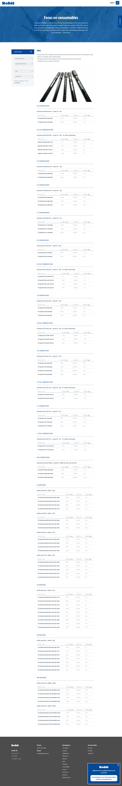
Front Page (65, 748)
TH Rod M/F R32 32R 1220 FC (46, 280)
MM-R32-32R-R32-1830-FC (45, 153)
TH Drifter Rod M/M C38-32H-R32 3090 (48, 543)
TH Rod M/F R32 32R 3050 (45, 252)
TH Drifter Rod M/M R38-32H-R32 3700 (48, 501)
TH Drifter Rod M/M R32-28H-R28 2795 (48, 658)
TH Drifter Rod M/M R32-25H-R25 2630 (48, 608)
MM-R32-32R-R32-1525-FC (45, 149)
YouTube (90, 748)
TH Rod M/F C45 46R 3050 (45, 363)
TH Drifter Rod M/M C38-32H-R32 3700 (48, 547)
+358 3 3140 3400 (41, 748)
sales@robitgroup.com (43, 753)
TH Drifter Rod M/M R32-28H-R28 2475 (48, 655)
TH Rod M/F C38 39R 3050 (45, 308)
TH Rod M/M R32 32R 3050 (45, 118)
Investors (64, 775)
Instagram (90, 753)
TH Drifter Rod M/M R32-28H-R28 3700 (48, 670)
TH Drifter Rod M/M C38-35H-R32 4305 (48, 569)
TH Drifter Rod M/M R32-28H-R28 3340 (48, 666)
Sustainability (65, 767)
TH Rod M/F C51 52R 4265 (45, 422)
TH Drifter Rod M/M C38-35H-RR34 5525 (49, 724)
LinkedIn (90, 750)
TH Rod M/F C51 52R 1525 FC (46, 446)
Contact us (120, 22)
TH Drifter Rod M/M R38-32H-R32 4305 (48, 505)
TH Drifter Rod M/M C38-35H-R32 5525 (48, 577)
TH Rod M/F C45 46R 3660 (45, 367)
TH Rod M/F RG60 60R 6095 (45, 477)
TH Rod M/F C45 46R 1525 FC (46, 394)
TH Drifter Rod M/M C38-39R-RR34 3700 (49, 690)
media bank (17, 83)
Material (64, 759)
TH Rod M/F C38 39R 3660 (45, 311)
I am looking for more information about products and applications (104, 778)
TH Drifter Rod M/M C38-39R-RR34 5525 (49, 694)
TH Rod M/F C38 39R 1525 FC (46, 339)
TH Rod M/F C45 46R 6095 (45, 374)
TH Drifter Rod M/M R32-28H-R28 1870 (48, 647)
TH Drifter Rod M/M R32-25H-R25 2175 (48, 597)
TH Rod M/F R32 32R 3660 (45, 256)
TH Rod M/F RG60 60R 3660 (45, 470)
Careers (64, 769)
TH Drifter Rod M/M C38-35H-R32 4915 (48, 573)
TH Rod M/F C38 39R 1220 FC (46, 335)
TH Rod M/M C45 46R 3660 (45, 201)
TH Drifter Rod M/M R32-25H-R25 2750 (48, 612)
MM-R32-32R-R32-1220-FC (45, 146)
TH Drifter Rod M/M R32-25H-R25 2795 (48, 616)
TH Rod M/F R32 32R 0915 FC (46, 276)
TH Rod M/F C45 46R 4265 (45, 370)
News (63, 761)
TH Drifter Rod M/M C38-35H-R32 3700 (48, 566)
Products (64, 750)
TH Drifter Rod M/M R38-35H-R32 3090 (48, 520)
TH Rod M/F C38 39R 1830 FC (46, 343)
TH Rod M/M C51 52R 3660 (45, 225)
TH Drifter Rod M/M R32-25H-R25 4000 (48, 627)
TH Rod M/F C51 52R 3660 (45, 418)
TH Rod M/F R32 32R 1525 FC (46, 284)
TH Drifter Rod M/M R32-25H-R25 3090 (48, 620)
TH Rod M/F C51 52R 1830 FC (46, 450)
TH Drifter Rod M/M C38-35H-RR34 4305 (49, 716)
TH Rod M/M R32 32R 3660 (45, 122)
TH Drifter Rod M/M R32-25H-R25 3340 (48, 623)
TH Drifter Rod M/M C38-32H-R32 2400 (48, 539)
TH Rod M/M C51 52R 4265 (45, 229)
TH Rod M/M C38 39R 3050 (45, 173)
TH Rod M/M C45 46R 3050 (45, 197)
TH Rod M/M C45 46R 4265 (45, 205)
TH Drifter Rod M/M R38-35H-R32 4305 (48, 528)
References (65, 756)
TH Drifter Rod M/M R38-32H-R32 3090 (48, 497)
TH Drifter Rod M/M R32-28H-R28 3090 (48, 662)
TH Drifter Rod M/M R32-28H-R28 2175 (48, 651)
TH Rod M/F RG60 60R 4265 (45, 473)
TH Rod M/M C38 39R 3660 (45, 177)
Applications (65, 753)
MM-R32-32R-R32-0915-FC (45, 142)
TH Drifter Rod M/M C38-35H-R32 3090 (48, 562)
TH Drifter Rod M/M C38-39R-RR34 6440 (49, 701)
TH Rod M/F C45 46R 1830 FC (46, 398)
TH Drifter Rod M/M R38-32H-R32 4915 (48, 509)
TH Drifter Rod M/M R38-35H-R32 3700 (48, 524)
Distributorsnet (66, 777)
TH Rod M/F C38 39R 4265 (45, 315)
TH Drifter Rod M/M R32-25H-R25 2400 (48, 601)
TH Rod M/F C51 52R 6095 (45, 426)
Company (65, 764)
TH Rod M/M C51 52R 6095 (45, 232)
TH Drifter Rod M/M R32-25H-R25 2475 (48, 605)
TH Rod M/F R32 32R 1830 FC (46, 288)
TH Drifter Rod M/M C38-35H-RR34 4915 (49, 720)
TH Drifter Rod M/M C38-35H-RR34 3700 (49, 713)
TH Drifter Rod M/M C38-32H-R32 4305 (48, 550)
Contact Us (65, 772)
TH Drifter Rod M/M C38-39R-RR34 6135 (49, 697)
